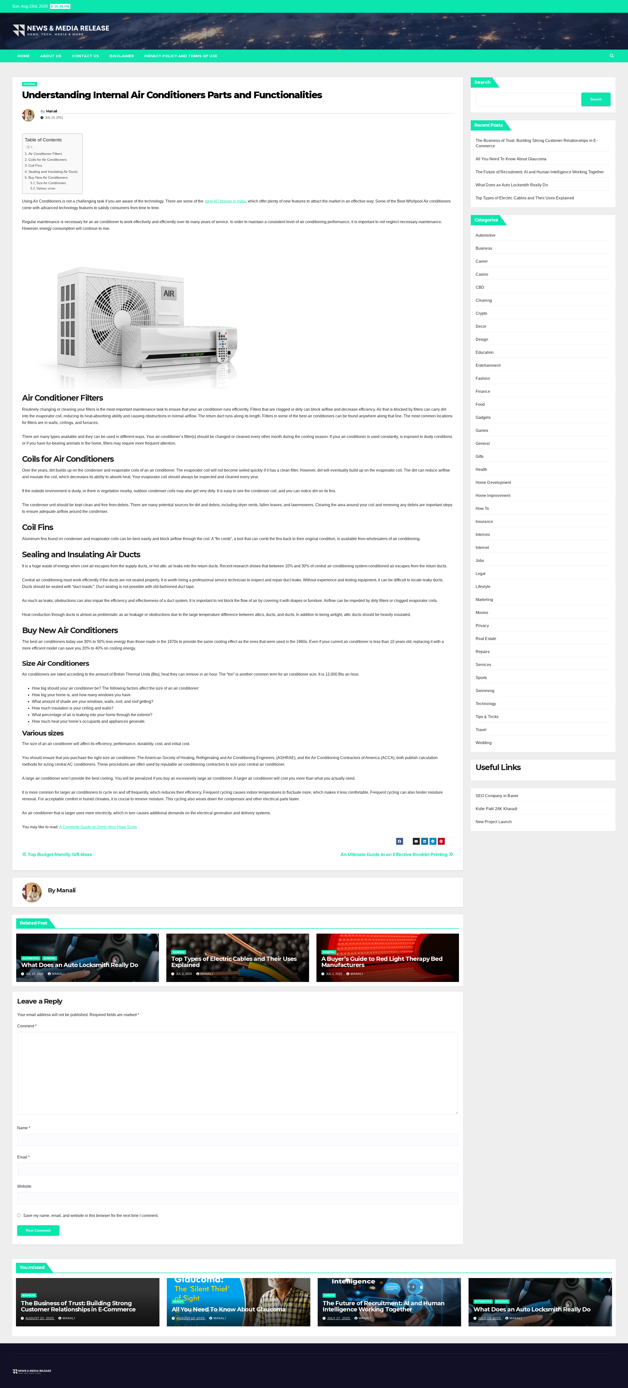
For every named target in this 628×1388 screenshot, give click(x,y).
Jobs (480, 560)
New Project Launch (494, 822)
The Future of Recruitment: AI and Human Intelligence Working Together (540, 172)
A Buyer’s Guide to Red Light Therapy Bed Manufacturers (382, 961)
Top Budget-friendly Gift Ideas (59, 854)
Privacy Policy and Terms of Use (180, 56)
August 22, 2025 (40, 1318)
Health (481, 469)
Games (482, 430)
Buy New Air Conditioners (48, 177)
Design (482, 339)
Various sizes (45, 188)
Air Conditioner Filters (45, 154)
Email (23, 1157)
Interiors (483, 534)
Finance (483, 391)
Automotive (31, 958)
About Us (50, 56)
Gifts (480, 456)
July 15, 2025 (490, 1318)
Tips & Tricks (487, 717)
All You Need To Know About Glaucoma (511, 159)
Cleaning (484, 300)
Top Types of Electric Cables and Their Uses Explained (234, 961)
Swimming (485, 691)
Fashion (483, 378)
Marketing (484, 600)
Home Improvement (493, 495)
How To (482, 508)
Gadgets (483, 417)
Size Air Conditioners (51, 183)
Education (485, 352)
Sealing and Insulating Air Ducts (53, 172)
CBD (480, 287)
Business (484, 248)
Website (24, 1186)
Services (483, 665)
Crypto (481, 313)
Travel (481, 730)
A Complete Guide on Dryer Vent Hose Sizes (98, 827)
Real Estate (486, 639)
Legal (481, 574)
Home (23, 56)
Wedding (484, 743)
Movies (482, 613)
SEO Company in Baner (497, 796)
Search (482, 82)
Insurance (484, 521)
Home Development (493, 482)
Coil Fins (35, 165)
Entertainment (488, 365)
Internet (482, 547)
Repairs (483, 652)
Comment (27, 1026)
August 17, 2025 (191, 1318)
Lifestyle (483, 587)
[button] (612, 56)
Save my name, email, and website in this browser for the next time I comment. (90, 1215)
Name (23, 1128)
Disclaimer (122, 56)
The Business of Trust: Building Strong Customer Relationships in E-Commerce (78, 1306)
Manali (51, 111)
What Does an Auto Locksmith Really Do (79, 964)
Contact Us (85, 56)
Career (482, 261)
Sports (481, 678)
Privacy (482, 626)
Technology (486, 704)
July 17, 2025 (339, 1318)
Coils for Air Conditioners (47, 160)
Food (480, 404)
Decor (481, 326)
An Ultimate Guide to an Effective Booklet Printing (394, 854)
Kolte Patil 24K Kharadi (497, 809)
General (30, 84)
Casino (482, 274)
